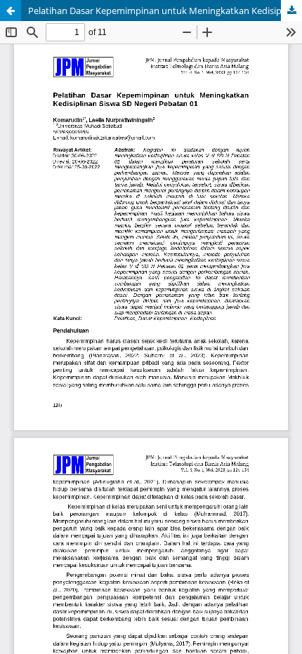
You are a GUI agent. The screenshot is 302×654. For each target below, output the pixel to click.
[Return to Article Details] (10, 10)
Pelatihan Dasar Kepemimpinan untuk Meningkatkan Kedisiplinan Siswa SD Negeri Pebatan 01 (165, 10)
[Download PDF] (291, 10)
